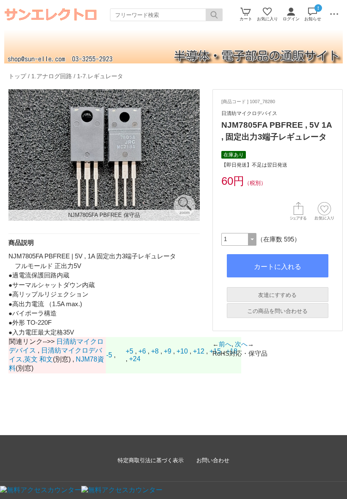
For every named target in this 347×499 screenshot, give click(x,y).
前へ (225, 344)
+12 (198, 351)
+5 (129, 351)
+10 (182, 351)
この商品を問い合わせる (277, 311)
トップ (17, 76)
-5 (109, 355)
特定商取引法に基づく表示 (151, 460)
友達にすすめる (277, 295)
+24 (134, 358)
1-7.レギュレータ (100, 76)
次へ (241, 344)
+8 (155, 351)
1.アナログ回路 (51, 76)
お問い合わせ (212, 460)
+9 (167, 351)
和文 (46, 359)
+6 (142, 351)
